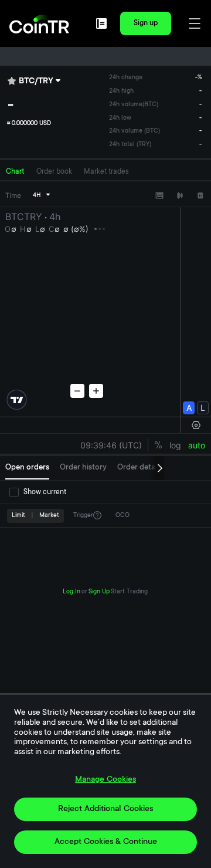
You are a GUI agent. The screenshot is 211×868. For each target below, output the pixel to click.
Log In (71, 592)
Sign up (146, 23)
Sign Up (99, 592)
